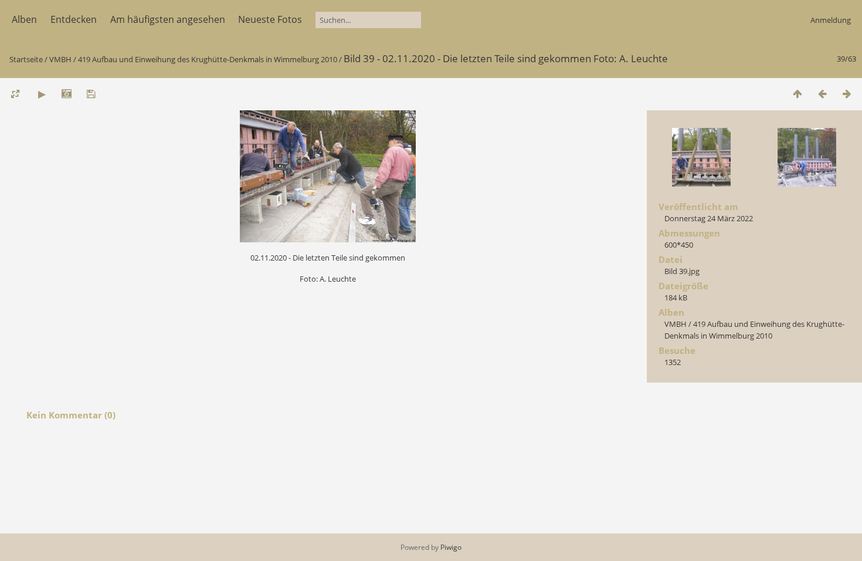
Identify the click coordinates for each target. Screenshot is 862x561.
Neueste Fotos (270, 19)
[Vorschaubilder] (797, 93)
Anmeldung (830, 20)
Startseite (26, 59)
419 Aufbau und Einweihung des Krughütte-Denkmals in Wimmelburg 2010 (207, 59)
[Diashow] (41, 93)
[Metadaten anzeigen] (66, 93)
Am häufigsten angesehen (167, 19)
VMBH (60, 59)
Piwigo (450, 547)
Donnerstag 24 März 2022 (708, 218)
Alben (24, 19)
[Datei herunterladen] (91, 93)
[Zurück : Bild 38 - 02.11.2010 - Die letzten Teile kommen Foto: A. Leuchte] (822, 93)
